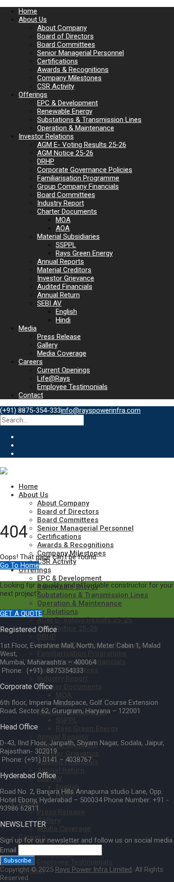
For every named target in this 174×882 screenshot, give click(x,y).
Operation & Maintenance (75, 128)
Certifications (57, 61)
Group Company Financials (78, 186)
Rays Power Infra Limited (93, 869)
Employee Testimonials (72, 387)
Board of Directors (65, 36)
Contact (31, 395)
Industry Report (60, 203)
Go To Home (19, 565)
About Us (33, 19)
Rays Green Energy (84, 253)
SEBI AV (49, 303)
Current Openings (63, 370)
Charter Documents (67, 211)
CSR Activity (55, 86)
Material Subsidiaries (68, 236)
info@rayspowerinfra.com (101, 410)
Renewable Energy (64, 111)
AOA (63, 228)
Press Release (59, 336)
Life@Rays (53, 378)
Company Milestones (69, 78)
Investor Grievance (65, 278)
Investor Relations (46, 136)
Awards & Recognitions (73, 69)
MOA (63, 220)
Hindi (63, 320)
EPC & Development (67, 103)
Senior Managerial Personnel (80, 53)
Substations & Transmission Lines (89, 119)
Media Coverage (61, 353)
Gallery (47, 345)
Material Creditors (64, 270)
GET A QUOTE (21, 613)
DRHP (45, 161)
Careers (31, 362)
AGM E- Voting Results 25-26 (81, 145)
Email (8, 850)
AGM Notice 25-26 (65, 153)
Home (28, 11)
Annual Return (58, 295)
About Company (62, 28)
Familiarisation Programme (78, 178)
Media (28, 328)
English (66, 311)
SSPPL (66, 245)
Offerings (33, 94)
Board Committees (66, 44)
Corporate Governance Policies (84, 170)
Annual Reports (60, 261)
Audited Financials (64, 286)
